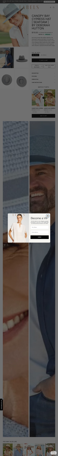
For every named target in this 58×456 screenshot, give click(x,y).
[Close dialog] (48, 216)
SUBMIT (39, 237)
